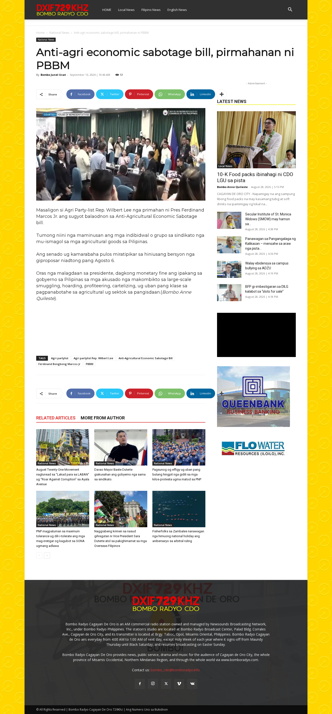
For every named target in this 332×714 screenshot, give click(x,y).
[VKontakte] (192, 684)
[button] (290, 10)
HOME (106, 10)
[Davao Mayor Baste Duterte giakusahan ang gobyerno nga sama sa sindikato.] (120, 447)
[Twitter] (166, 684)
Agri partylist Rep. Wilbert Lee (93, 358)
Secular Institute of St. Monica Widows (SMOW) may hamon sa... (268, 219)
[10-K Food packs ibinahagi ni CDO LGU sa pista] (256, 139)
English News (177, 10)
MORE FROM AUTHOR (103, 417)
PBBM (89, 364)
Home (40, 33)
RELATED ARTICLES (56, 417)
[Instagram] (153, 683)
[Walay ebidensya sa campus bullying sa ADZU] (229, 269)
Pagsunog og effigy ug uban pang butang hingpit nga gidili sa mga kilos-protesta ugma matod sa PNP (176, 474)
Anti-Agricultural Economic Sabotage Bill (146, 358)
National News (59, 33)
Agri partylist (59, 358)
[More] (222, 94)
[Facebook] (140, 684)
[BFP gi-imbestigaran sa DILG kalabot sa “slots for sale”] (229, 292)
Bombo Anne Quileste (232, 187)
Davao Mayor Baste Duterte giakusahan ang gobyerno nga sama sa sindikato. (120, 474)
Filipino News (151, 10)
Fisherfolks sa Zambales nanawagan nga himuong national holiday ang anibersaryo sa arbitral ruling (178, 536)
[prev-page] (39, 555)
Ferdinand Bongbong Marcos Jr (59, 364)
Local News (126, 10)
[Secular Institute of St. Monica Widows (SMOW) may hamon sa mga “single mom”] (229, 220)
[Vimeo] (179, 684)
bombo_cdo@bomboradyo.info (175, 670)
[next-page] (47, 555)
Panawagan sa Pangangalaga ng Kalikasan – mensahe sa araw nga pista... (270, 243)
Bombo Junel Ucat (53, 74)
